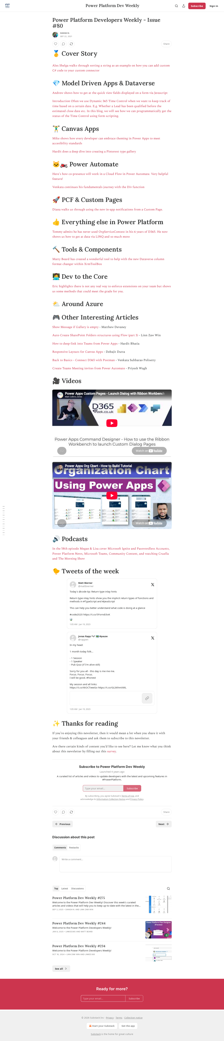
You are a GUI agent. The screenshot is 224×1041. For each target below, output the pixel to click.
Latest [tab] (64, 888)
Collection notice (133, 1017)
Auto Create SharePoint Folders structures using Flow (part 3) (95, 335)
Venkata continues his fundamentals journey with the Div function (98, 187)
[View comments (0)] (63, 44)
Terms (119, 1017)
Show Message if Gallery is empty (75, 327)
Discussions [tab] (77, 888)
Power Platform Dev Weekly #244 (79, 923)
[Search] (176, 6)
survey (111, 751)
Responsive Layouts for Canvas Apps (77, 351)
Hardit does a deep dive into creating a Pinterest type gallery (94, 151)
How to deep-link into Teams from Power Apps (85, 343)
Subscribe (197, 6)
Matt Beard (87, 931)
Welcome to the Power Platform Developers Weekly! (81, 927)
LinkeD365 (71, 931)
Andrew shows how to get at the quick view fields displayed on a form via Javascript (110, 93)
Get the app (128, 1025)
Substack (96, 1034)
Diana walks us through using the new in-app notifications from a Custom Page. (107, 209)
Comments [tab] (60, 847)
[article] (112, 905)
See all (59, 968)
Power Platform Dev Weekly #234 (78, 946)
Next (161, 824)
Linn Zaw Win (86, 909)
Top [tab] (56, 888)
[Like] (55, 44)
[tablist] (66, 847)
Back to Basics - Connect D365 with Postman (83, 360)
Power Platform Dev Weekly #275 (78, 898)
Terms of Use (128, 795)
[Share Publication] (183, 6)
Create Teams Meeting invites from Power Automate (88, 368)
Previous (65, 824)
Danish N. (65, 33)
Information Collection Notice (111, 799)
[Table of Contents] (3, 520)
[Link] (47, 53)
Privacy (110, 1017)
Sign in (214, 6)
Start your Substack (103, 1025)
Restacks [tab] (74, 847)
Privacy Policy (136, 799)
